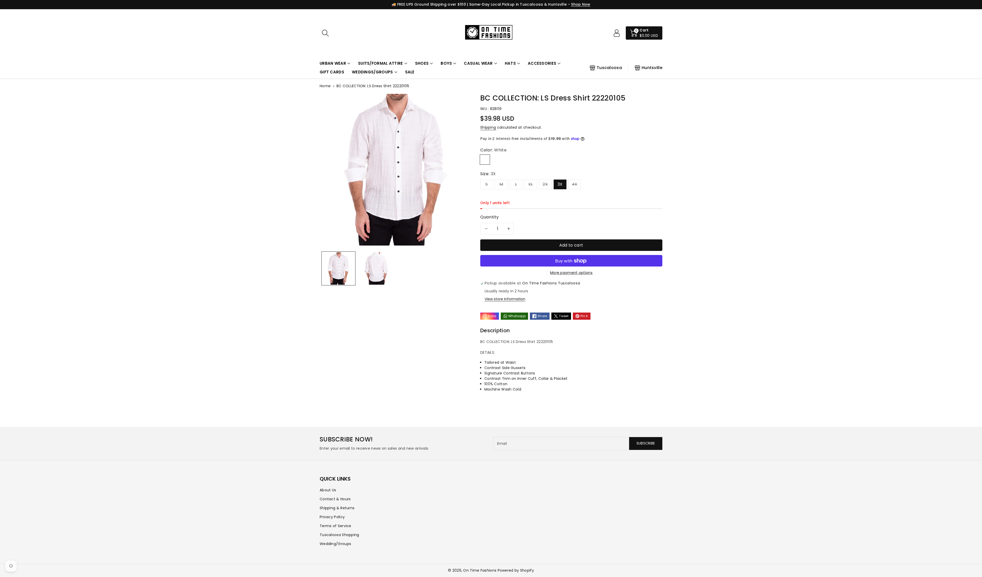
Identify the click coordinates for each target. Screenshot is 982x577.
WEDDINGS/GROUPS (372, 72)
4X (574, 184)
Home (325, 85)
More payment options (571, 272)
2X (545, 184)
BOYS (446, 63)
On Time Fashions (479, 570)
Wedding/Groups (335, 543)
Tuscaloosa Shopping (339, 534)
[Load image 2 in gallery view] (376, 268)
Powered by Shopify (516, 570)
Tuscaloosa (609, 68)
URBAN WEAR (333, 63)
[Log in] (616, 33)
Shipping (488, 127)
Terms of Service (335, 525)
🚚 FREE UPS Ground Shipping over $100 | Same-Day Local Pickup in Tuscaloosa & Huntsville (479, 4)
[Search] (325, 33)
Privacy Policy (332, 516)
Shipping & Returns (337, 508)
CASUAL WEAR (478, 63)
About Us (328, 490)
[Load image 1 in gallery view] (338, 268)
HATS (510, 63)
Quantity (489, 217)
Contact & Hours (335, 499)
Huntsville (652, 68)
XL (530, 184)
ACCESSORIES (542, 63)
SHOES (422, 63)
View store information (505, 299)
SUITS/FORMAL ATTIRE (380, 63)
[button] (335, 63)
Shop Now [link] (580, 4)
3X (560, 184)
